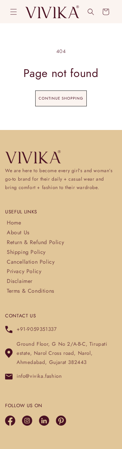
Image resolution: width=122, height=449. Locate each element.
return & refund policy (35, 242)
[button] (13, 11)
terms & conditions (30, 291)
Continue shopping (61, 98)
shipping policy (26, 252)
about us (18, 232)
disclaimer (20, 281)
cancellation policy (31, 262)
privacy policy (24, 271)
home (14, 223)
